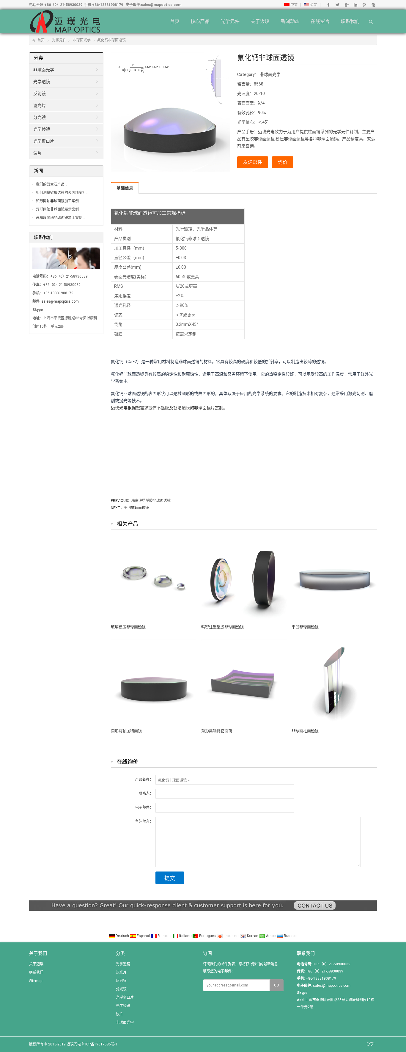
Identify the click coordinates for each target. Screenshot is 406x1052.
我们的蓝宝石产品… (51, 184)
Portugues (207, 936)
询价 (282, 162)
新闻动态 (290, 21)
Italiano (185, 936)
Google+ (346, 5)
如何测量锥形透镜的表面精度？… (62, 193)
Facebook (328, 5)
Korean (252, 936)
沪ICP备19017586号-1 (99, 1044)
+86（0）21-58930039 (63, 5)
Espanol (143, 936)
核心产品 (200, 21)
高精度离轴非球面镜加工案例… (60, 218)
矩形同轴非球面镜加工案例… (58, 201)
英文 (313, 5)
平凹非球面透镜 (136, 508)
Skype (373, 5)
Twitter (337, 5)
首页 (175, 21)
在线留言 (320, 21)
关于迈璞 (260, 21)
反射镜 (39, 93)
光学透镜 (41, 81)
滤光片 (39, 105)
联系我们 (350, 21)
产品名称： (144, 779)
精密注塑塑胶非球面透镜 (151, 501)
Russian (290, 936)
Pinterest (364, 5)
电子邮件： (144, 807)
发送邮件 (252, 162)
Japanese (231, 936)
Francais (164, 936)
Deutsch (122, 936)
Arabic (271, 936)
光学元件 (230, 21)
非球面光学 (82, 40)
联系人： (146, 793)
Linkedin (355, 5)
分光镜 (39, 117)
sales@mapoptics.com (161, 5)
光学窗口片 (43, 141)
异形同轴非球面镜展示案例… (58, 209)
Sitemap (35, 981)
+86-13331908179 (107, 5)
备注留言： (144, 821)
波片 (37, 153)
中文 (293, 5)
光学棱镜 (41, 129)
